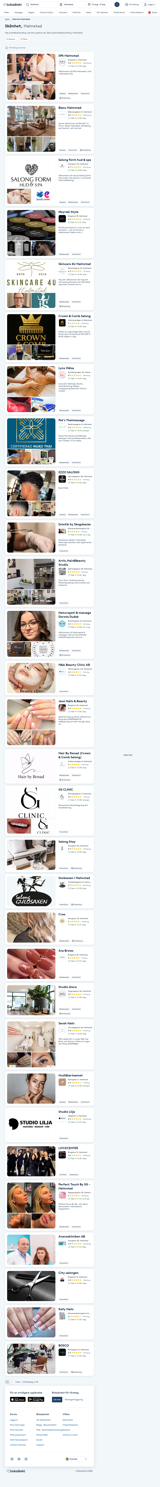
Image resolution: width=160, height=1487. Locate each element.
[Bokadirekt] (12, 4)
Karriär (39, 1440)
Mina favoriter (16, 1430)
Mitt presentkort (18, 1435)
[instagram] (12, 1459)
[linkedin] (19, 1459)
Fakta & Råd (42, 1435)
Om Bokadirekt (43, 1420)
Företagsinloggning (74, 1399)
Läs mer (57, 1399)
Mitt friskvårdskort (19, 1440)
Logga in (14, 1420)
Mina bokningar (17, 1425)
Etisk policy (68, 1420)
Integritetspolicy (70, 1425)
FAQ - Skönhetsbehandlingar (49, 1430)
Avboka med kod (18, 1445)
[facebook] (26, 1459)
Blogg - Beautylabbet (46, 1425)
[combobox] (41, 4)
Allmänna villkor (70, 1435)
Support (40, 1445)
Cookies (66, 1430)
